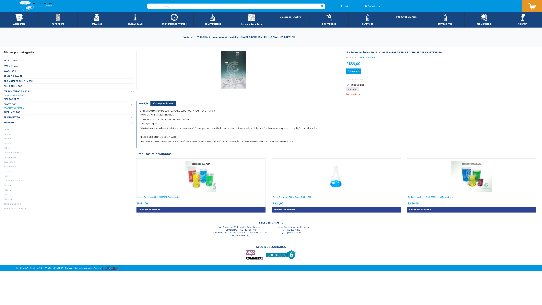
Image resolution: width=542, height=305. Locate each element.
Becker (7, 138)
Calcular (352, 89)
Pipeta (7, 189)
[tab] (143, 103)
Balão (7, 129)
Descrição (143, 103)
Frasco (7, 171)
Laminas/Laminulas (14, 180)
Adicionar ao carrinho (149, 209)
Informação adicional (162, 103)
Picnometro (10, 185)
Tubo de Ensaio (12, 203)
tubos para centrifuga (16, 208)
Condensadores (12, 152)
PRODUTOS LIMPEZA (14, 108)
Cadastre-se (374, 6)
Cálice (7, 147)
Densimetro (10, 157)
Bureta (7, 143)
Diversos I (9, 161)
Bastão (7, 133)
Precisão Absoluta (29, 268)
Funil (6, 175)
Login (346, 6)
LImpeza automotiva (13, 95)
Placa (6, 194)
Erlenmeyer (10, 166)
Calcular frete (354, 71)
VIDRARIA (370, 57)
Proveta (8, 199)
